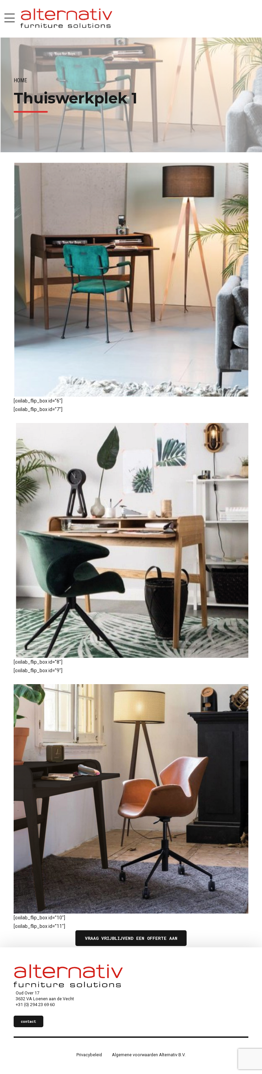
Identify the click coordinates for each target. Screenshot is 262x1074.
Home (20, 80)
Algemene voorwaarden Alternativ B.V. (149, 1054)
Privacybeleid (89, 1054)
